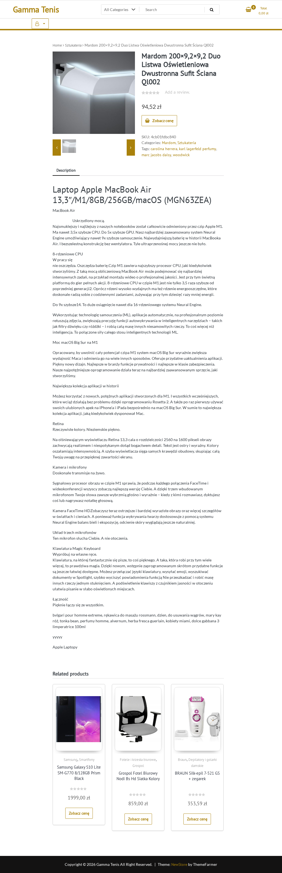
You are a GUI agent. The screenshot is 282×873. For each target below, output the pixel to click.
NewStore (179, 864)
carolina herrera (164, 148)
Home (57, 45)
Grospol (138, 765)
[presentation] (57, 147)
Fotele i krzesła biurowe (138, 759)
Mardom (169, 142)
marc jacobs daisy (156, 154)
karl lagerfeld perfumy (197, 148)
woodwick (181, 154)
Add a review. (177, 92)
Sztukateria (73, 45)
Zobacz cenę (162, 120)
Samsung (70, 759)
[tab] (66, 171)
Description (66, 170)
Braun (182, 759)
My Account (40, 23)
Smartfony (86, 759)
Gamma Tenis (36, 9)
